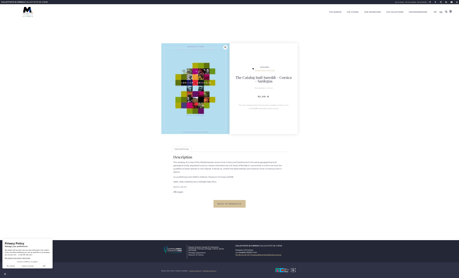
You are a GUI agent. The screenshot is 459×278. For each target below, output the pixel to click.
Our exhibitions (372, 12)
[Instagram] (441, 2)
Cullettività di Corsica (24, 2)
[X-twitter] (435, 2)
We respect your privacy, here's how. (17, 258)
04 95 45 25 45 (242, 255)
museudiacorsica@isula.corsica (266, 255)
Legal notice (195, 271)
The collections (394, 12)
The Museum (335, 12)
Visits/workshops (418, 12)
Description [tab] (182, 149)
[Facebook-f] (430, 2)
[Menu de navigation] (450, 11)
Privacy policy (209, 271)
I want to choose (27, 266)
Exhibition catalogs (265, 70)
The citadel (353, 12)
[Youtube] (451, 2)
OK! (44, 266)
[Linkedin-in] (446, 2)
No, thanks (11, 266)
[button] (5, 274)
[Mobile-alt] (457, 2)
